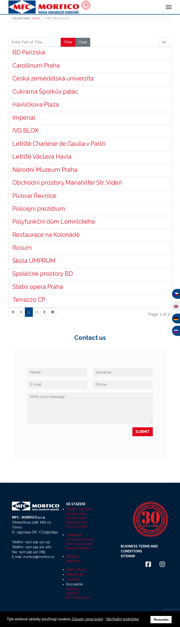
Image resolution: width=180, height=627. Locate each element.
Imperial (23, 117)
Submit (142, 431)
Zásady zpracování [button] (87, 619)
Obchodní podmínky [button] (122, 619)
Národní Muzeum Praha (44, 169)
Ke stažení (75, 504)
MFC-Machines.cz (78, 597)
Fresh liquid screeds (79, 544)
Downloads (73, 561)
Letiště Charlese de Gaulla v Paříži (58, 143)
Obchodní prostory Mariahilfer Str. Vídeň (67, 182)
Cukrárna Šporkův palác (45, 91)
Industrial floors (76, 513)
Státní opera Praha (37, 286)
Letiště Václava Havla (41, 156)
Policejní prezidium (38, 208)
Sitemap (128, 556)
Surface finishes (76, 526)
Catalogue (74, 535)
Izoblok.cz (72, 593)
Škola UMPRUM (33, 260)
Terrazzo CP (28, 299)
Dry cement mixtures (80, 539)
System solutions (79, 509)
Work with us (76, 569)
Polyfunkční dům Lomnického (53, 221)
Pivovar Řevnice (34, 195)
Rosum (22, 247)
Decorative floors (77, 522)
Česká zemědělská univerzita (53, 78)
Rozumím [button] (161, 619)
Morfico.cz (72, 589)
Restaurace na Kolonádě (46, 234)
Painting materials (78, 548)
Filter (68, 42)
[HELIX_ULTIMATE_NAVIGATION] (169, 7)
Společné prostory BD (42, 273)
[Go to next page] (44, 312)
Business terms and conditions (139, 548)
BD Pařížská (28, 52)
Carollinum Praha (36, 65)
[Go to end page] (52, 312)
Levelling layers (76, 518)
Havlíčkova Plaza (35, 104)
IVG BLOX (25, 130)
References (74, 574)
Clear (82, 42)
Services (72, 556)
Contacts (73, 579)
